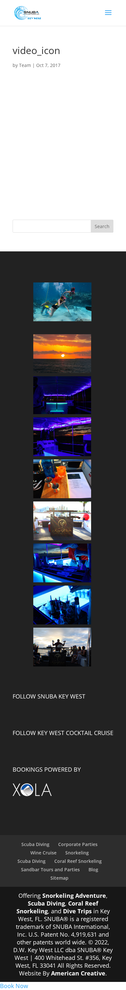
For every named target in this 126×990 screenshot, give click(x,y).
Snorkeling (77, 853)
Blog (93, 869)
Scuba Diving (35, 844)
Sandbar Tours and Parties (50, 869)
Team (25, 65)
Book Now (14, 986)
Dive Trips (77, 911)
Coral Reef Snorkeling (78, 861)
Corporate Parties (78, 844)
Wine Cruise (43, 853)
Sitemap (59, 878)
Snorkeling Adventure (74, 895)
